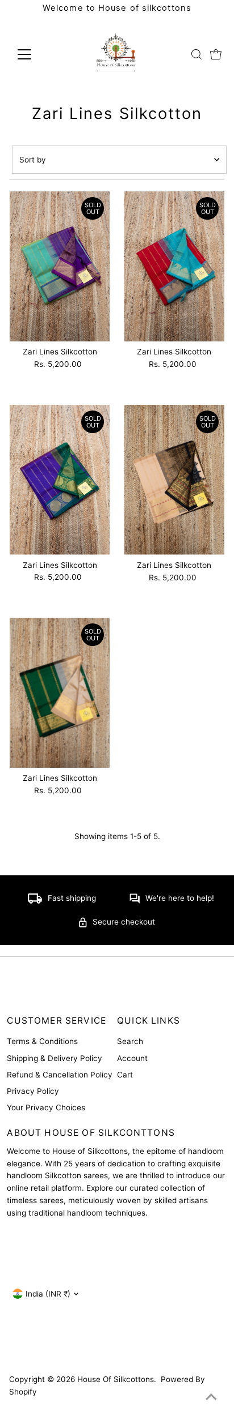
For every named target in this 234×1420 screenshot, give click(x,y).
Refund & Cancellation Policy (59, 1074)
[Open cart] (216, 54)
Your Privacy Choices (46, 1107)
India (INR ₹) (48, 1293)
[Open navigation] (35, 54)
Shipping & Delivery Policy (54, 1058)
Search (130, 1041)
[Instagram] (16, 1348)
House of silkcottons (115, 1379)
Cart (125, 1074)
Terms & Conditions (42, 1041)
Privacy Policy (33, 1091)
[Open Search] (196, 54)
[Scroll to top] (211, 1397)
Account (132, 1058)
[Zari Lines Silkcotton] (60, 266)
